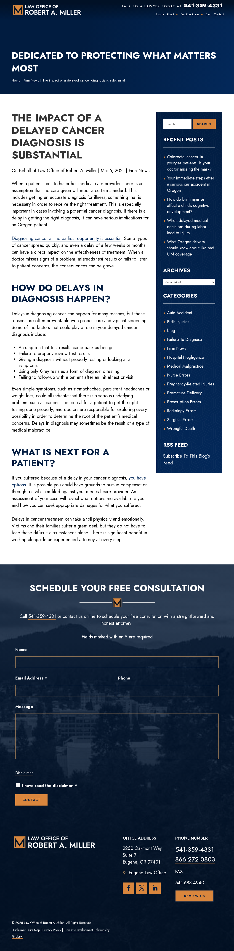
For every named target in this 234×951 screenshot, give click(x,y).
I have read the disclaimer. (49, 786)
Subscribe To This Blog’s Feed (186, 459)
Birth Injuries (178, 322)
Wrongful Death (181, 429)
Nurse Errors (178, 375)
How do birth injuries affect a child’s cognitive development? (188, 205)
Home (160, 14)
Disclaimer (24, 772)
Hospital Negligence (185, 357)
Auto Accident (179, 313)
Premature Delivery (184, 393)
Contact (219, 14)
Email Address (31, 678)
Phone (124, 678)
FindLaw (17, 936)
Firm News (139, 170)
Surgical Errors (180, 420)
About (170, 14)
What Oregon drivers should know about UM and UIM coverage (190, 248)
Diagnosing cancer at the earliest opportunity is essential (66, 238)
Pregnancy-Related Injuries (190, 384)
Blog (209, 14)
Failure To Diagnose (184, 339)
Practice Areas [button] (190, 14)
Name (21, 650)
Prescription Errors (184, 402)
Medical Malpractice (185, 366)
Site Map (34, 930)
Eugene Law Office (147, 872)
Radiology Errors (182, 411)
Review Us (194, 895)
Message (24, 707)
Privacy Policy (52, 930)
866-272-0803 (195, 859)
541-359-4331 (202, 5)
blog (171, 331)
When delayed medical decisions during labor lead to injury (187, 227)
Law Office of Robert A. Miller (67, 170)
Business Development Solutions (85, 930)
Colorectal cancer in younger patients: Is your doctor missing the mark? (189, 163)
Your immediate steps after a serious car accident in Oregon (190, 184)
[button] (229, 917)
